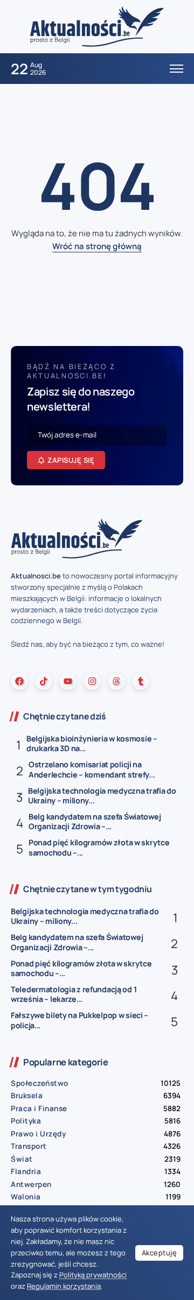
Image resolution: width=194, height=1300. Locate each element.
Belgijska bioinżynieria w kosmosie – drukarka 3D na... (91, 743)
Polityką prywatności (93, 1275)
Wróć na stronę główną (97, 246)
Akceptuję (159, 1252)
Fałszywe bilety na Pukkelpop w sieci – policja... (79, 1020)
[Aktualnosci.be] (97, 26)
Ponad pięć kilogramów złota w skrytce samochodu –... (99, 847)
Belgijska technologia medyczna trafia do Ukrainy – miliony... (102, 796)
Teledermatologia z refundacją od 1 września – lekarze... (73, 994)
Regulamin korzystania (64, 1286)
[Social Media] (19, 681)
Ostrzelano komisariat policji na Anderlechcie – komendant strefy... (92, 769)
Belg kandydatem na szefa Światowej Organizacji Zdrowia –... (95, 821)
